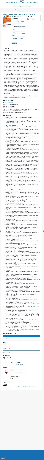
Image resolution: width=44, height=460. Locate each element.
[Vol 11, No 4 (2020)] (7, 27)
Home (2, 11)
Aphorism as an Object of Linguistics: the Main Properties (22, 11)
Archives (5, 11)
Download (19, 340)
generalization (29, 95)
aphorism (6, 95)
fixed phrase (15, 95)
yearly (21, 364)
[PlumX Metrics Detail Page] (6, 372)
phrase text (10, 95)
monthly (17, 364)
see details (16, 378)
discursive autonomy (20, 97)
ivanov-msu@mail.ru (10, 107)
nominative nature (12, 97)
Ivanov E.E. (19, 16)
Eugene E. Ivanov (8, 102)
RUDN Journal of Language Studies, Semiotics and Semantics (22, 4)
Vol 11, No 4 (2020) (10, 11)
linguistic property (22, 95)
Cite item (15, 43)
